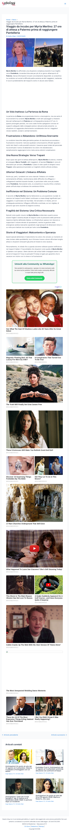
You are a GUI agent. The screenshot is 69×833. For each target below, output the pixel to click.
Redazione (34, 826)
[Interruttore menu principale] (65, 4)
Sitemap (41, 826)
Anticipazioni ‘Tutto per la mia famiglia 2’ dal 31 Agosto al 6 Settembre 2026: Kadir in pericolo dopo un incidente (18, 799)
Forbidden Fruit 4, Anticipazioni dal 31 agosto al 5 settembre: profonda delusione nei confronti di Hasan (49, 769)
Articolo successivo (59, 735)
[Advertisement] (34, 97)
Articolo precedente (10, 735)
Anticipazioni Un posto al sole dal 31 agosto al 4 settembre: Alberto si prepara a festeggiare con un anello (18, 768)
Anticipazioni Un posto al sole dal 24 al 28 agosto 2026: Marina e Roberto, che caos (49, 797)
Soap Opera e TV (10, 773)
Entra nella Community (34, 278)
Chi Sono (27, 826)
